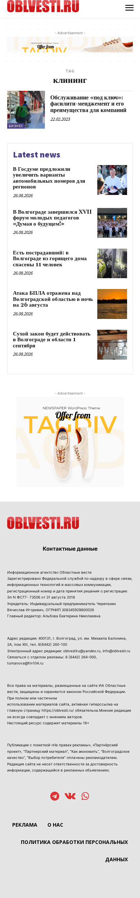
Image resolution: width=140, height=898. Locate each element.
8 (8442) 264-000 (80, 657)
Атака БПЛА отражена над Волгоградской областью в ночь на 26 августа (53, 299)
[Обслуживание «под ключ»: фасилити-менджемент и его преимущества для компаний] (26, 110)
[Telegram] (55, 797)
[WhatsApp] (85, 797)
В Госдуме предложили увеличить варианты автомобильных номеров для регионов (49, 178)
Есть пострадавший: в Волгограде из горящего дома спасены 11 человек (50, 258)
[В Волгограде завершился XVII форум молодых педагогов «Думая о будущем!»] (112, 223)
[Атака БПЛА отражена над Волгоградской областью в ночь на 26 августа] (112, 304)
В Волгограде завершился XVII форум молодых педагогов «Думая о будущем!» (52, 218)
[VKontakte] (70, 797)
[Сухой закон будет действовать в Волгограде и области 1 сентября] (112, 345)
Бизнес (16, 126)
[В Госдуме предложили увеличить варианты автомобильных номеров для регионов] (112, 180)
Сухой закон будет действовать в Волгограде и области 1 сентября (51, 339)
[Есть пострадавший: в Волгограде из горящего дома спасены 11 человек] (112, 264)
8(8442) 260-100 (52, 644)
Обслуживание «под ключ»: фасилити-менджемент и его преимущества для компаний (88, 104)
